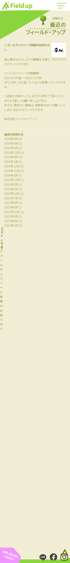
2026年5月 (11, 143)
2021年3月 (11, 225)
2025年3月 (11, 161)
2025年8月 (11, 157)
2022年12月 (12, 193)
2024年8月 (11, 175)
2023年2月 (11, 189)
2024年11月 (12, 170)
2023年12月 (12, 180)
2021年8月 (11, 216)
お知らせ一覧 (2, 241)
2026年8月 (11, 139)
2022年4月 (11, 207)
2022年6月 (11, 202)
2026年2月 (11, 148)
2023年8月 (11, 184)
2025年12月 (12, 152)
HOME (2, 230)
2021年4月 (11, 221)
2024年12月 (12, 166)
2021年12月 (12, 212)
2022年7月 (11, 198)
